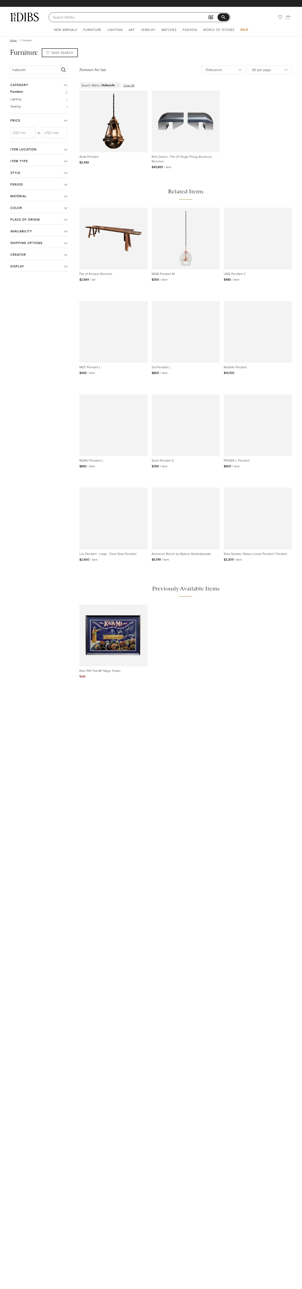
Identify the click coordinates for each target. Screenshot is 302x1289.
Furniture (92, 30)
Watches (169, 30)
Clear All (128, 85)
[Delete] (118, 85)
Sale (244, 29)
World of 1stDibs (218, 30)
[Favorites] (280, 17)
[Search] (63, 70)
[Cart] (288, 17)
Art (132, 30)
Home (13, 40)
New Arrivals (65, 30)
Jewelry (148, 30)
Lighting (115, 30)
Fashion (190, 30)
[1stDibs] (24, 17)
